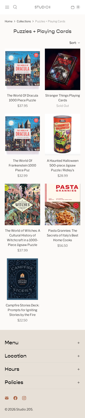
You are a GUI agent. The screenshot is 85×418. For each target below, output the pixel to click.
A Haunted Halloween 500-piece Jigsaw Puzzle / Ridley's (62, 165)
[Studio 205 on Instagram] (26, 398)
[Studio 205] (42, 7)
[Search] (15, 7)
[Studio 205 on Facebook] (17, 398)
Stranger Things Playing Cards (62, 98)
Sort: (71, 43)
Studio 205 (24, 409)
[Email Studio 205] (9, 398)
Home (8, 21)
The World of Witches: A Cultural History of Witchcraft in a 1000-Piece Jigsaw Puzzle (22, 238)
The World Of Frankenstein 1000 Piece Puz (22, 165)
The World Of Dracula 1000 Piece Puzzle (22, 98)
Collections (24, 21)
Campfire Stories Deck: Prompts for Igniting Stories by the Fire (22, 310)
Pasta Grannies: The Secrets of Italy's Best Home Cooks (62, 235)
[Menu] (7, 7)
